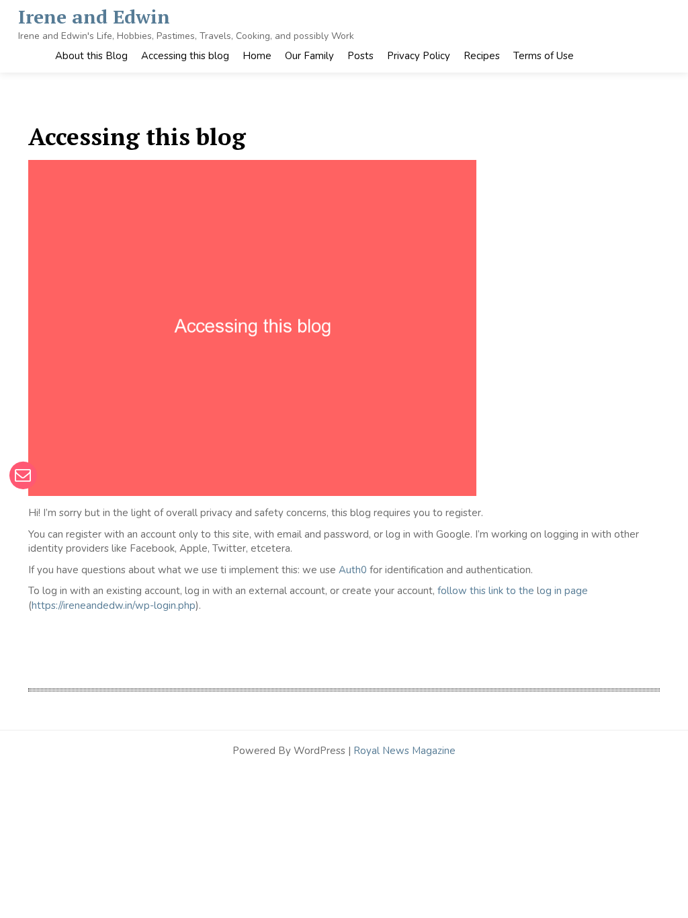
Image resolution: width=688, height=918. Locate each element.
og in (551, 590)
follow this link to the (485, 590)
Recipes (482, 55)
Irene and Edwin (94, 16)
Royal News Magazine (404, 750)
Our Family (309, 55)
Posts (360, 55)
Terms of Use (543, 55)
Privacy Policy (418, 55)
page (575, 590)
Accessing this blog (185, 55)
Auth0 (353, 570)
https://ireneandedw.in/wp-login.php (114, 605)
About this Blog (91, 55)
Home (257, 55)
